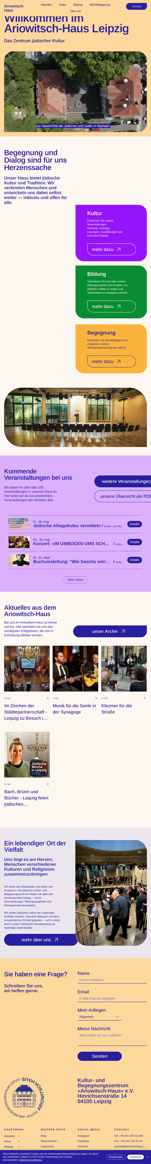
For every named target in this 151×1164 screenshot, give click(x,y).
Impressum (47, 1146)
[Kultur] (19, 1141)
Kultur (7, 1141)
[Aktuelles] (19, 1136)
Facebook (83, 1141)
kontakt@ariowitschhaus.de (130, 1146)
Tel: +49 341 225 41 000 (128, 1135)
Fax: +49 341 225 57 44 (128, 1141)
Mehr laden (75, 580)
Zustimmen (135, 1157)
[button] (67, 525)
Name (84, 973)
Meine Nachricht (94, 1028)
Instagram (83, 1135)
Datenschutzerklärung (30, 1160)
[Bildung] (19, 1146)
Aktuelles (9, 1136)
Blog (43, 1135)
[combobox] (100, 1017)
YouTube (83, 1146)
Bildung (8, 1146)
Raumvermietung (50, 1141)
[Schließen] (147, 1157)
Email (83, 992)
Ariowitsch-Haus (14, 8)
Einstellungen (116, 1157)
